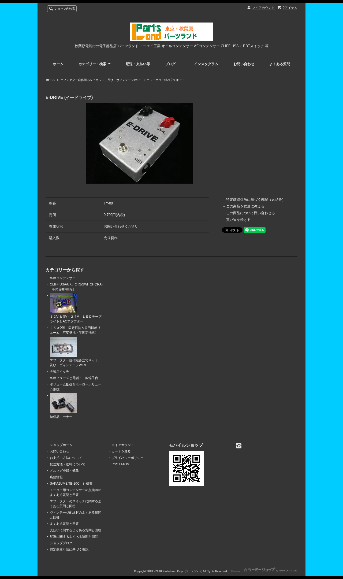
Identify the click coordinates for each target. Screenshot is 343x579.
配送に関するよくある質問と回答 (74, 537)
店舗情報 (56, 477)
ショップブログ (61, 543)
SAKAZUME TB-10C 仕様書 (71, 483)
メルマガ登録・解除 (64, 471)
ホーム (58, 64)
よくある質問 (279, 64)
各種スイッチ (59, 371)
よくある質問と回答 (64, 524)
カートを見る (121, 451)
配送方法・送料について (67, 464)
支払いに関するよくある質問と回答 (75, 530)
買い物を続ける (238, 220)
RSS (114, 464)
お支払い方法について (66, 458)
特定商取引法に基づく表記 (69, 549)
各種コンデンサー (63, 278)
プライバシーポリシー (127, 458)
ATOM (125, 464)
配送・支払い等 (138, 64)
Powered (237, 571)
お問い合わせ (243, 64)
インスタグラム (206, 64)
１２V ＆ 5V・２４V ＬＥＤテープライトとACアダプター (76, 319)
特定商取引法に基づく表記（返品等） (255, 200)
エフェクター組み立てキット (166, 79)
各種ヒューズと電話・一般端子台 (74, 378)
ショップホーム (61, 445)
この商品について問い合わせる (250, 213)
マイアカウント (263, 8)
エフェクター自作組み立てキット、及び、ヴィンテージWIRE (100, 79)
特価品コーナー (61, 417)
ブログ (170, 64)
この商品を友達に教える (245, 206)
